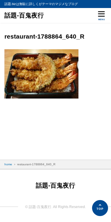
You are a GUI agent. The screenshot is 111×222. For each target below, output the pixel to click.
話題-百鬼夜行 (24, 15)
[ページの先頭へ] (100, 208)
